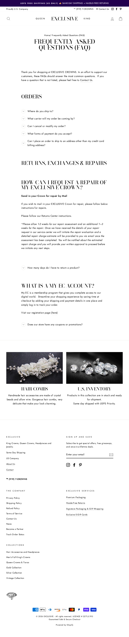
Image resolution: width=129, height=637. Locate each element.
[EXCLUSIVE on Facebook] (74, 465)
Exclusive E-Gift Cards (76, 514)
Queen (40, 18)
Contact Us (104, 9)
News (9, 523)
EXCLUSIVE (64, 18)
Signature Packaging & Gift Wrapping (84, 508)
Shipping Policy (14, 503)
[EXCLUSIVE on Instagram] (68, 465)
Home (47, 35)
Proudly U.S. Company (17, 9)
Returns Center (50, 216)
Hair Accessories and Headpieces (22, 552)
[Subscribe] (111, 455)
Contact (10, 469)
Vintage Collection (15, 578)
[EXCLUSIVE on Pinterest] (80, 465)
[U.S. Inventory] (94, 368)
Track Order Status (15, 534)
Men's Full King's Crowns (18, 557)
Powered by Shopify (64, 624)
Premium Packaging (76, 497)
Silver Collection (14, 572)
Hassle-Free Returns (75, 503)
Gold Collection (13, 567)
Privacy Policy (13, 497)
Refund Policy (13, 508)
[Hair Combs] (34, 368)
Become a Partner (14, 529)
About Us (10, 464)
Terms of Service (14, 513)
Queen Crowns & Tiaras (17, 562)
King (87, 18)
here (54, 312)
